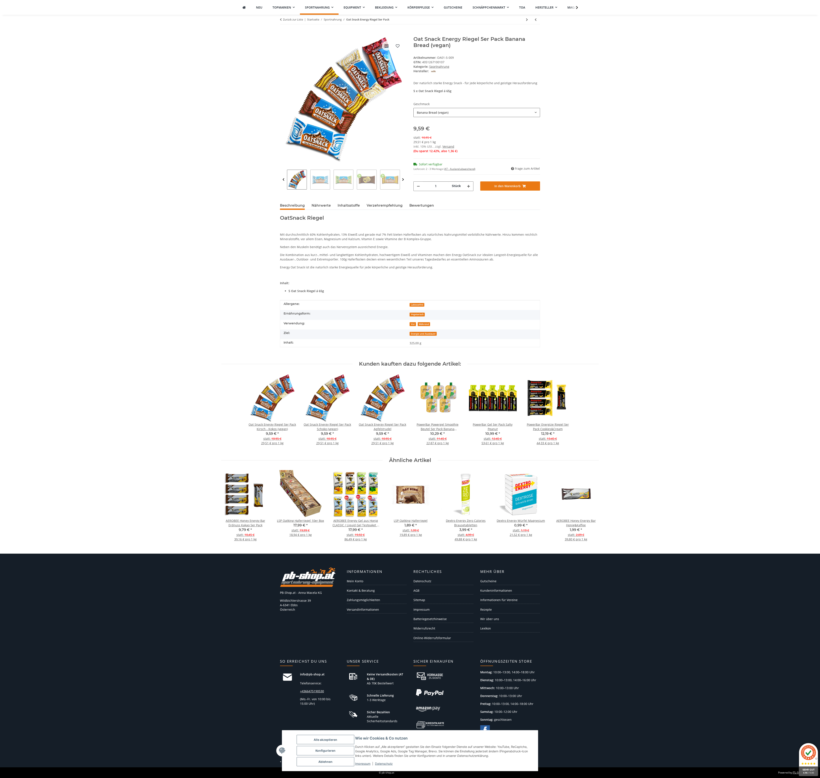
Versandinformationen (363, 609)
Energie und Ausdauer (423, 333)
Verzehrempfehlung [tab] (385, 205)
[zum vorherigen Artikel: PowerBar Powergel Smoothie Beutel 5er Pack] (535, 19)
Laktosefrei (417, 304)
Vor (413, 324)
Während (424, 324)
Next (403, 180)
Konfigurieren (325, 750)
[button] (574, 7)
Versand (448, 146)
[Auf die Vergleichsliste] (386, 46)
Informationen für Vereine (499, 600)
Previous (283, 180)
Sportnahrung (439, 67)
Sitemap (419, 600)
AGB (416, 590)
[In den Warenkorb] (283, 33)
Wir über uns (489, 619)
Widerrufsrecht (424, 628)
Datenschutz (384, 763)
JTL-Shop (798, 772)
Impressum (362, 763)
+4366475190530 (312, 691)
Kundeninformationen (496, 590)
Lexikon (485, 628)
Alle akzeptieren (325, 739)
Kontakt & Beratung (361, 590)
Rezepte (486, 609)
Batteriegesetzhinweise (430, 619)
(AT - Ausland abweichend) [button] (459, 169)
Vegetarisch (417, 314)
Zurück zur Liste (293, 19)
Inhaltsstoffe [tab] (349, 205)
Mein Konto (355, 581)
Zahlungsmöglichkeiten (363, 600)
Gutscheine (488, 581)
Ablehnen (325, 761)
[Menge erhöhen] (468, 186)
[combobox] (476, 112)
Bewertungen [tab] (421, 205)
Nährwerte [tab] (321, 205)
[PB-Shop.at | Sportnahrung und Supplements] (244, 7)
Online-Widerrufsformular (432, 638)
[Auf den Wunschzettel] (397, 46)
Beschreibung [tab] (292, 205)
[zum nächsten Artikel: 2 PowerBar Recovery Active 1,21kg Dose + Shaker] (527, 19)
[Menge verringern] (418, 186)
